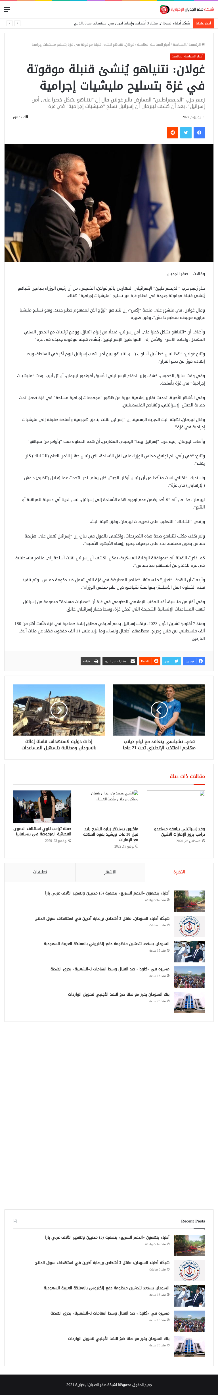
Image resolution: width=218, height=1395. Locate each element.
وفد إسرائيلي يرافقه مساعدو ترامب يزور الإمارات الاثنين (179, 831)
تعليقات (40, 872)
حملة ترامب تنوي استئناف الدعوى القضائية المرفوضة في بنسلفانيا (42, 831)
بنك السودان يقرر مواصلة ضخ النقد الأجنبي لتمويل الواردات (118, 994)
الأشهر (110, 872)
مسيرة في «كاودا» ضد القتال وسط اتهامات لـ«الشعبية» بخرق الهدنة (110, 969)
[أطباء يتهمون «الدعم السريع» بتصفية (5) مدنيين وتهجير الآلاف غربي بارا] (189, 901)
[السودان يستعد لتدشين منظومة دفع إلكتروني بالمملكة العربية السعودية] (189, 951)
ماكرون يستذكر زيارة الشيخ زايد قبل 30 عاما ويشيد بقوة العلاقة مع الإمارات (110, 834)
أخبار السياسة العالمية (153, 44)
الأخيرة (179, 872)
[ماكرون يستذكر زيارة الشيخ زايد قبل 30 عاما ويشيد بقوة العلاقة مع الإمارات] (109, 806)
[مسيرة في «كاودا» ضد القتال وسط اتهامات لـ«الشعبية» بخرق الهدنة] (189, 977)
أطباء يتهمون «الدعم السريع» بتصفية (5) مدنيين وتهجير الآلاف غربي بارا (107, 893)
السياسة (179, 44)
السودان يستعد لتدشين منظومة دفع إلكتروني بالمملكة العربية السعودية (106, 944)
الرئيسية (195, 44)
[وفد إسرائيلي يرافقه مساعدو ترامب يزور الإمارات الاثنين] (176, 806)
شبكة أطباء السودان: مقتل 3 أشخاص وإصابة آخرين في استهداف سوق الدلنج (102, 918)
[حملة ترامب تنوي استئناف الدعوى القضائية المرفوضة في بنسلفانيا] (42, 806)
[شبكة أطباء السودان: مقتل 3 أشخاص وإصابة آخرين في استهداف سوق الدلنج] (189, 926)
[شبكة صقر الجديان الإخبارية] (187, 9)
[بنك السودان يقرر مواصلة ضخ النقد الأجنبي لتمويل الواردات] (189, 1002)
